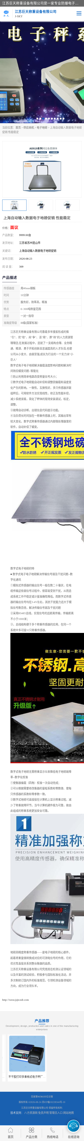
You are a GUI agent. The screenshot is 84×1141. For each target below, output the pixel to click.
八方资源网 (31, 1112)
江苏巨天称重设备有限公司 (34, 1108)
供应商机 (28, 127)
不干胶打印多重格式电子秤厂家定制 (24, 1076)
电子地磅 (42, 127)
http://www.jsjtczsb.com (15, 999)
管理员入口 (56, 1112)
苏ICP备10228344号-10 (53, 1102)
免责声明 (43, 1112)
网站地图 (68, 1112)
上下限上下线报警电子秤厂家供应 (63, 1076)
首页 (18, 127)
